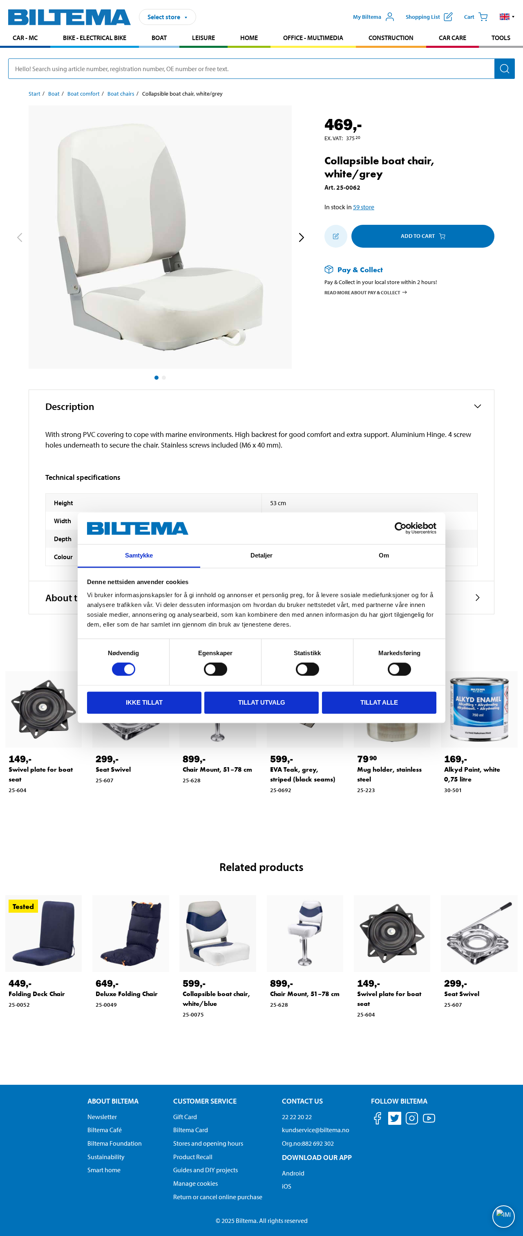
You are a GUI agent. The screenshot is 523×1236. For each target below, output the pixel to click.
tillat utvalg (261, 702)
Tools (501, 38)
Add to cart (418, 236)
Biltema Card (190, 1130)
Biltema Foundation (114, 1143)
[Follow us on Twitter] (394, 1120)
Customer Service (205, 1101)
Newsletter (102, 1117)
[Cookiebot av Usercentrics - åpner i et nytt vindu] (400, 528)
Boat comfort (83, 93)
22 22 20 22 (297, 1117)
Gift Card (185, 1117)
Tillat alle (379, 702)
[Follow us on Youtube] (429, 1122)
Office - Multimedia (313, 38)
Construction (391, 38)
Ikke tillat (144, 702)
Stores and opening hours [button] (208, 1143)
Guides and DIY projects (205, 1170)
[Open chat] (503, 1216)
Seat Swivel (113, 769)
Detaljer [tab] (261, 555)
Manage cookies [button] (195, 1183)
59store (363, 207)
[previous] (19, 238)
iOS (286, 1186)
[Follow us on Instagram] (411, 1120)
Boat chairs (120, 93)
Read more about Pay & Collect (362, 292)
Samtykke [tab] (139, 555)
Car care (452, 38)
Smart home (104, 1170)
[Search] (504, 68)
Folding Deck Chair (37, 994)
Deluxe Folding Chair (127, 994)
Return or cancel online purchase (217, 1197)
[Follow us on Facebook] (377, 1120)
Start (34, 93)
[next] (301, 238)
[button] (507, 17)
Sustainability (106, 1157)
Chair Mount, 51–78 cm (217, 769)
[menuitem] (25, 38)
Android (293, 1173)
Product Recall (192, 1157)
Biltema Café (104, 1130)
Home (249, 38)
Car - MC (25, 38)
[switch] (215, 669)
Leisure (203, 38)
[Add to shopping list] (335, 236)
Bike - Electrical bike (94, 38)
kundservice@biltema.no (315, 1130)
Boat (159, 38)
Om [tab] (384, 555)
